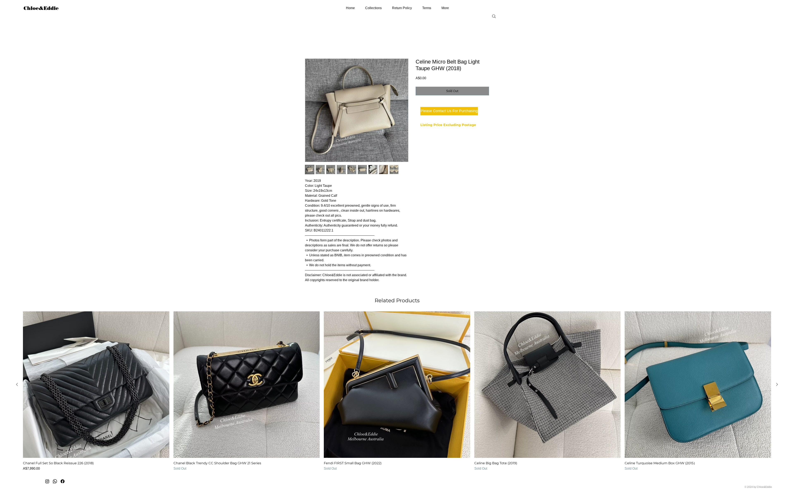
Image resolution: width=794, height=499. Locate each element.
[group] (397, 392)
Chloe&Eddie (41, 8)
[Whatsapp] (54, 481)
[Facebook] (62, 481)
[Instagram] (47, 481)
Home (309, 44)
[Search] (494, 16)
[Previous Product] (16, 384)
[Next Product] (777, 384)
